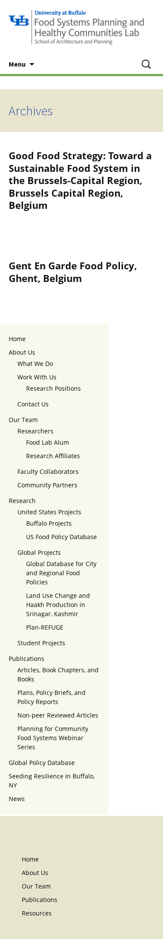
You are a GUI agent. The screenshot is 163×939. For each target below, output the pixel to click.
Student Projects (41, 643)
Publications (26, 658)
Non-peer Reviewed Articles (57, 715)
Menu (17, 64)
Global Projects (39, 552)
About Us (22, 352)
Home (17, 339)
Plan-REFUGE (44, 627)
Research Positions (53, 388)
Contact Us (33, 404)
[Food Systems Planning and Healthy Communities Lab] (81, 27)
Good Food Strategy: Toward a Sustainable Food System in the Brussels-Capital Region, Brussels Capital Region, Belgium (80, 180)
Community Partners (47, 485)
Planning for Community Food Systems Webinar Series (52, 737)
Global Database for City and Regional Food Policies (61, 573)
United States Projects (49, 512)
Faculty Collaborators (48, 471)
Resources (37, 913)
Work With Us (37, 377)
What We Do (35, 363)
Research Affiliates (53, 456)
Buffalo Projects (49, 523)
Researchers (35, 431)
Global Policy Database (42, 762)
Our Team (23, 420)
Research (22, 500)
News (17, 799)
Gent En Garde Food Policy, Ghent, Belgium (73, 272)
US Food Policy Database (61, 537)
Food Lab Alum (47, 442)
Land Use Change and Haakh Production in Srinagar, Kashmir (58, 604)
